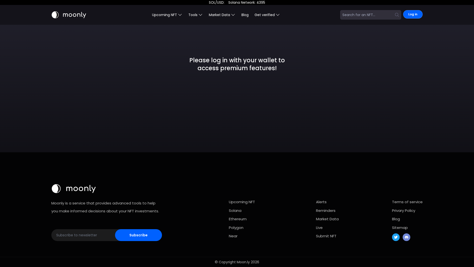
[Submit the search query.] (397, 14)
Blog (245, 14)
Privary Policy (403, 210)
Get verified (265, 14)
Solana (235, 210)
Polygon (236, 227)
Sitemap (400, 227)
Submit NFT (326, 236)
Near (233, 236)
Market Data (327, 219)
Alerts (321, 201)
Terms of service (407, 201)
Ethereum (238, 219)
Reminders (326, 210)
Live (319, 227)
